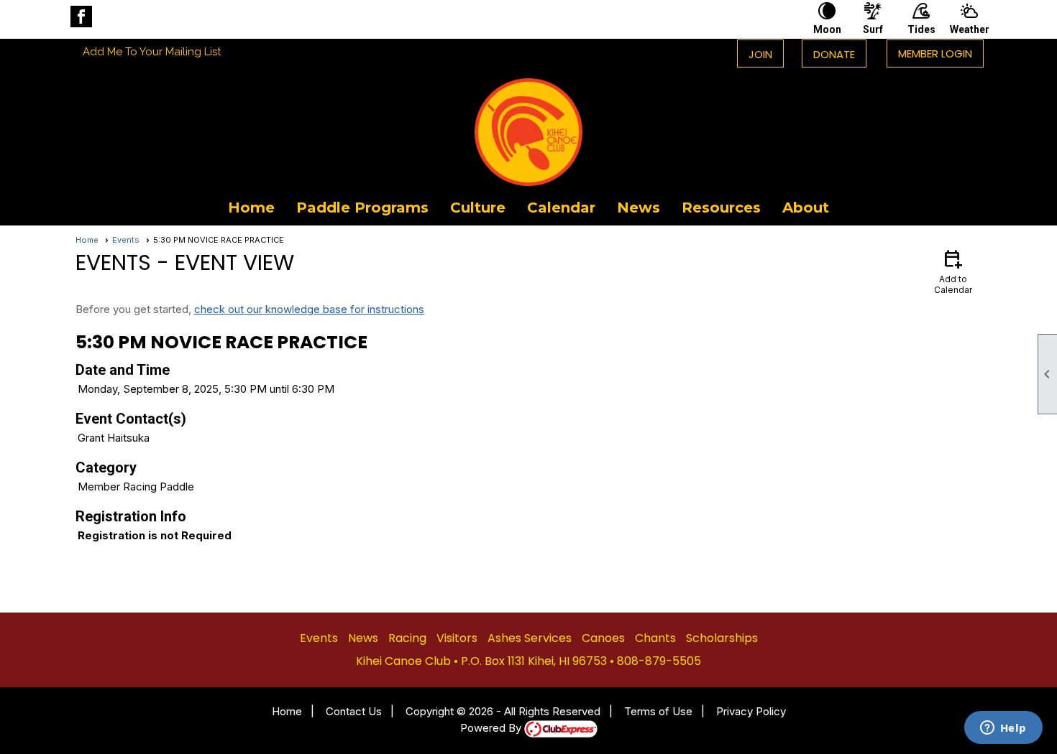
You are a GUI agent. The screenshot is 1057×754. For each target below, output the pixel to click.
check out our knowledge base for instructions (309, 309)
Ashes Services (530, 638)
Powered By (492, 728)
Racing (407, 638)
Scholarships (722, 638)
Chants (655, 638)
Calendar (561, 207)
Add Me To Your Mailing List (152, 51)
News (638, 207)
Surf (873, 29)
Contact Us (354, 711)
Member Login (935, 53)
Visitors (456, 638)
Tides (921, 29)
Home (251, 207)
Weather (969, 29)
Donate (834, 54)
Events (125, 240)
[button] (362, 207)
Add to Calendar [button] (953, 271)
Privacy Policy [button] (751, 711)
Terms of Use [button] (658, 711)
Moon (827, 29)
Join (760, 54)
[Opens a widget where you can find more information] (1003, 729)
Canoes (603, 638)
